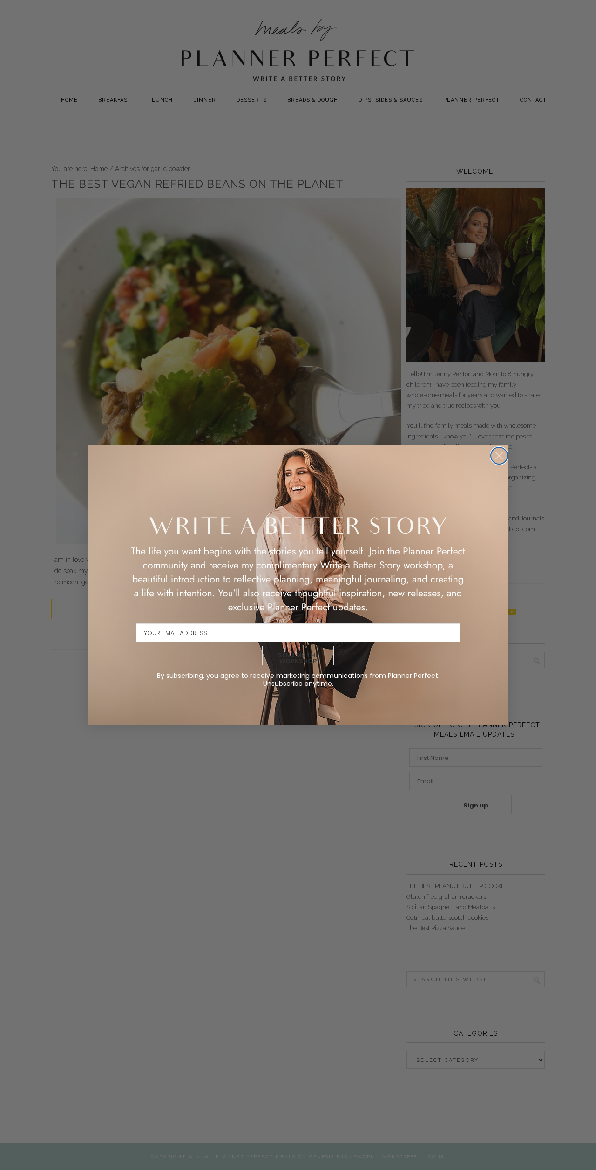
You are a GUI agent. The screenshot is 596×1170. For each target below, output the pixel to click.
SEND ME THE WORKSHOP (298, 657)
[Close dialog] (499, 455)
